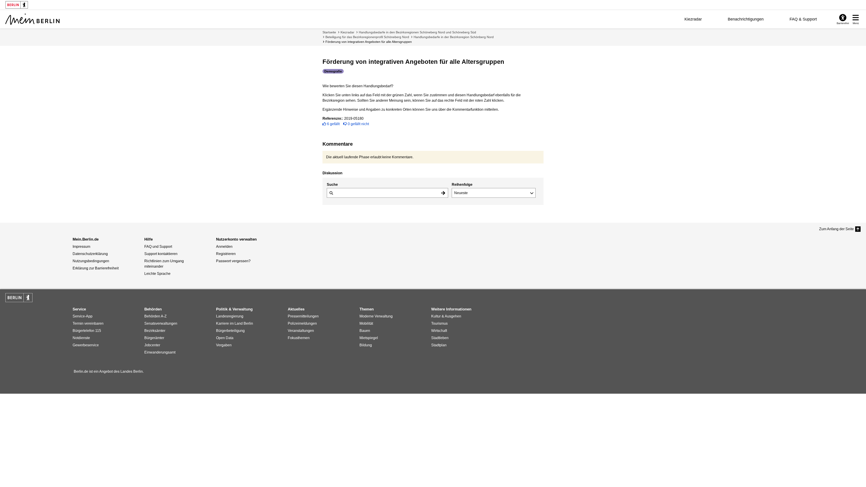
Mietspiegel (368, 338)
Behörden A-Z (155, 316)
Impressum (81, 246)
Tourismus (439, 323)
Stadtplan (439, 345)
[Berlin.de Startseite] (18, 297)
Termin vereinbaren (88, 323)
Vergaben (224, 345)
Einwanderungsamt (159, 352)
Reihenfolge (462, 184)
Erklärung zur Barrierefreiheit (96, 268)
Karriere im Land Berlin (234, 323)
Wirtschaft (439, 331)
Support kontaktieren (160, 254)
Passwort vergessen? (233, 261)
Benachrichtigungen (746, 19)
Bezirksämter (154, 331)
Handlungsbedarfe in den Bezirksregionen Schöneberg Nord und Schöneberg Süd (417, 32)
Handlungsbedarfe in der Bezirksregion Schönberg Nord (454, 37)
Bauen (364, 331)
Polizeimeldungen (302, 323)
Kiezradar (693, 19)
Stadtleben (440, 338)
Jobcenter (152, 345)
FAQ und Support (158, 246)
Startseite (329, 32)
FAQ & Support (803, 19)
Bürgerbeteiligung (230, 331)
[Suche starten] (443, 193)
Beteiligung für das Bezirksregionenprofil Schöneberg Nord (367, 37)
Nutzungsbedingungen (91, 261)
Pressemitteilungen (303, 316)
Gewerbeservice (86, 345)
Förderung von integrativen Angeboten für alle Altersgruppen (368, 42)
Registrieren (226, 254)
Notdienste (81, 338)
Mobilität (366, 323)
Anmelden (224, 246)
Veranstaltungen (301, 331)
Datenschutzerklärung (90, 254)
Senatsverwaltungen (160, 323)
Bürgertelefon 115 (87, 331)
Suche (332, 184)
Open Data (224, 338)
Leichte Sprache (157, 274)
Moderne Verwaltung (376, 316)
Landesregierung (229, 316)
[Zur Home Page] (32, 19)
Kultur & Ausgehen (446, 316)
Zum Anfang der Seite (836, 229)
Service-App (82, 316)
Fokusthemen (299, 338)
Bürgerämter (154, 338)
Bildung (365, 345)
